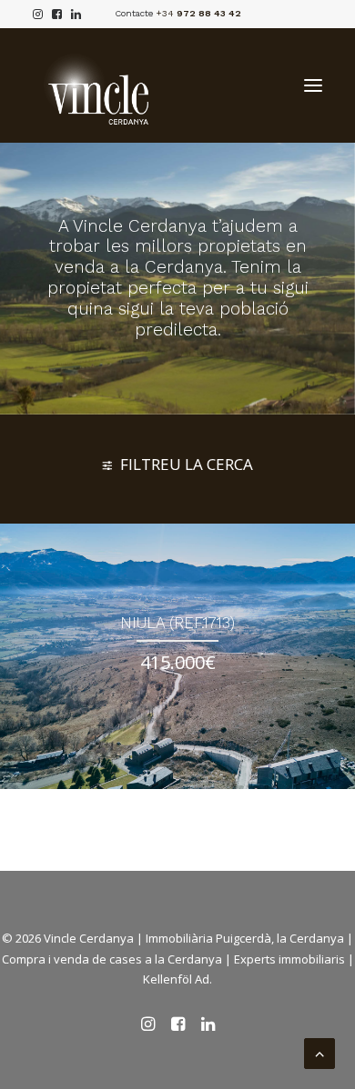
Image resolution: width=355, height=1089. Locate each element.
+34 (198, 13)
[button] (313, 85)
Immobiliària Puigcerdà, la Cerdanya (245, 938)
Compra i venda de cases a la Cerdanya (112, 959)
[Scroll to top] (319, 1052)
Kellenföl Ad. (177, 979)
